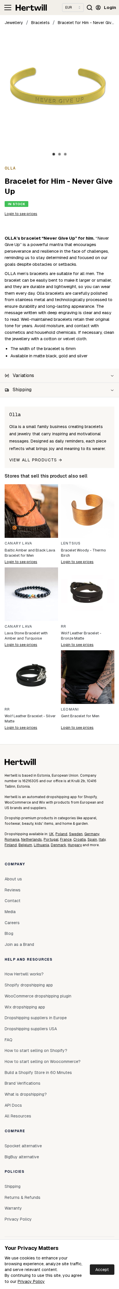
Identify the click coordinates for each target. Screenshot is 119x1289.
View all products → (35, 460)
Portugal (51, 840)
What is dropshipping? (26, 1094)
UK (51, 834)
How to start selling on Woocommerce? (43, 1061)
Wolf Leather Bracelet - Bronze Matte (81, 635)
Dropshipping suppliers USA (31, 1028)
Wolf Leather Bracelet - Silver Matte (30, 718)
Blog (9, 933)
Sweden (76, 834)
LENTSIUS (71, 543)
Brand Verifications (22, 1083)
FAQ (8, 1039)
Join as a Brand (19, 944)
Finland (11, 845)
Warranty (13, 1208)
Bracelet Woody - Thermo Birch (83, 553)
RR (63, 627)
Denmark (58, 845)
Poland (61, 834)
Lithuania (41, 845)
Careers (12, 922)
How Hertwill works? (24, 974)
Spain (92, 840)
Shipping (13, 1186)
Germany (91, 834)
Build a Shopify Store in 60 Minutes (38, 1072)
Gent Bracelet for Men (80, 716)
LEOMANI (70, 709)
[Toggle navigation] (8, 7)
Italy (102, 840)
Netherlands (31, 840)
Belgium (25, 845)
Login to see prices (21, 214)
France (66, 840)
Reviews (13, 890)
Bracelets (40, 23)
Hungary (75, 845)
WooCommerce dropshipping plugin (38, 996)
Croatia (79, 840)
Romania (12, 840)
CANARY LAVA (18, 543)
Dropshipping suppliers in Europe (36, 1017)
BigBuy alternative (22, 1157)
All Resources (18, 1116)
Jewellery (14, 23)
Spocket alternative (23, 1146)
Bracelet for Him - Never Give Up (86, 23)
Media (10, 911)
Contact (13, 900)
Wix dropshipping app (25, 1007)
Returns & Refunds (22, 1197)
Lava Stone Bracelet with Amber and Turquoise (26, 635)
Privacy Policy (31, 1281)
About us (13, 879)
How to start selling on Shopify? (36, 1050)
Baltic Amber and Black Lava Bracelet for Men (30, 553)
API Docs (13, 1105)
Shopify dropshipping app (29, 985)
